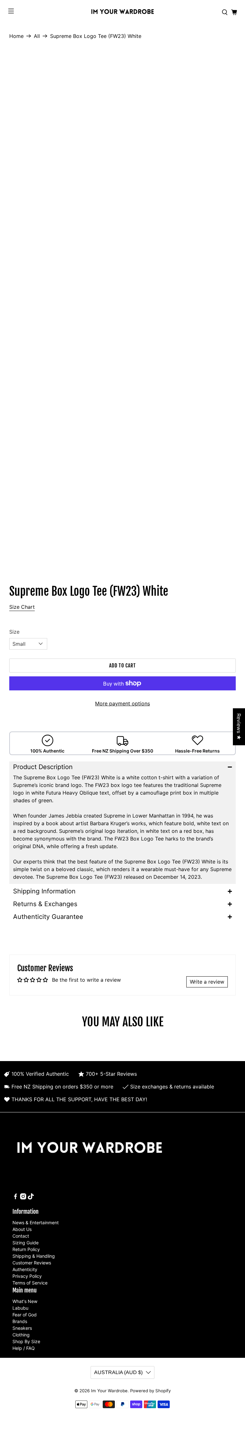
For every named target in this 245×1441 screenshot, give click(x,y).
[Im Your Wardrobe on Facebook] (15, 1197)
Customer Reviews (31, 1262)
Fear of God (24, 1314)
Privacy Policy (27, 1276)
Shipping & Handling (33, 1256)
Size (14, 632)
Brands (19, 1321)
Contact (20, 1236)
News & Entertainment (35, 1222)
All (37, 36)
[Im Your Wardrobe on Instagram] (23, 1197)
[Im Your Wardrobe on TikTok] (31, 1197)
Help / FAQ (23, 1348)
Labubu (20, 1308)
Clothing (21, 1334)
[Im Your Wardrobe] (122, 12)
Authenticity (24, 1269)
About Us (22, 1229)
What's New (24, 1301)
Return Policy (26, 1249)
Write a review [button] (207, 982)
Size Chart (22, 607)
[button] (122, 766)
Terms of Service (30, 1282)
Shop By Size (26, 1341)
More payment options (122, 703)
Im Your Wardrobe (109, 1390)
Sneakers (22, 1328)
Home (16, 36)
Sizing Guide (25, 1242)
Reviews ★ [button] (239, 726)
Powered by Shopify (150, 1390)
